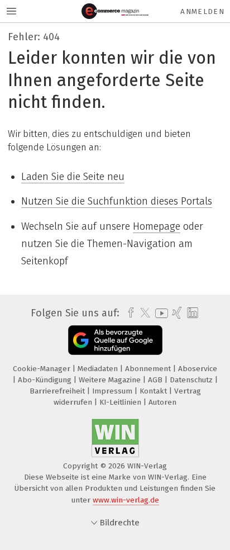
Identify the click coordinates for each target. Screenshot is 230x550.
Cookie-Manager (43, 368)
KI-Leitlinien (121, 402)
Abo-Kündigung (46, 380)
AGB (156, 380)
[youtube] (159, 313)
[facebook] (128, 313)
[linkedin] (191, 313)
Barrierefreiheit (58, 391)
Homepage (156, 226)
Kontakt (154, 391)
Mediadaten (99, 368)
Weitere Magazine (111, 380)
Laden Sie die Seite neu (72, 176)
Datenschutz (192, 380)
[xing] (175, 313)
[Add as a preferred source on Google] (115, 340)
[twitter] (142, 313)
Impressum (113, 391)
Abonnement (149, 368)
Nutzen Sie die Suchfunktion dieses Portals (116, 201)
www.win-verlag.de (126, 500)
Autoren (162, 402)
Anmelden (202, 11)
